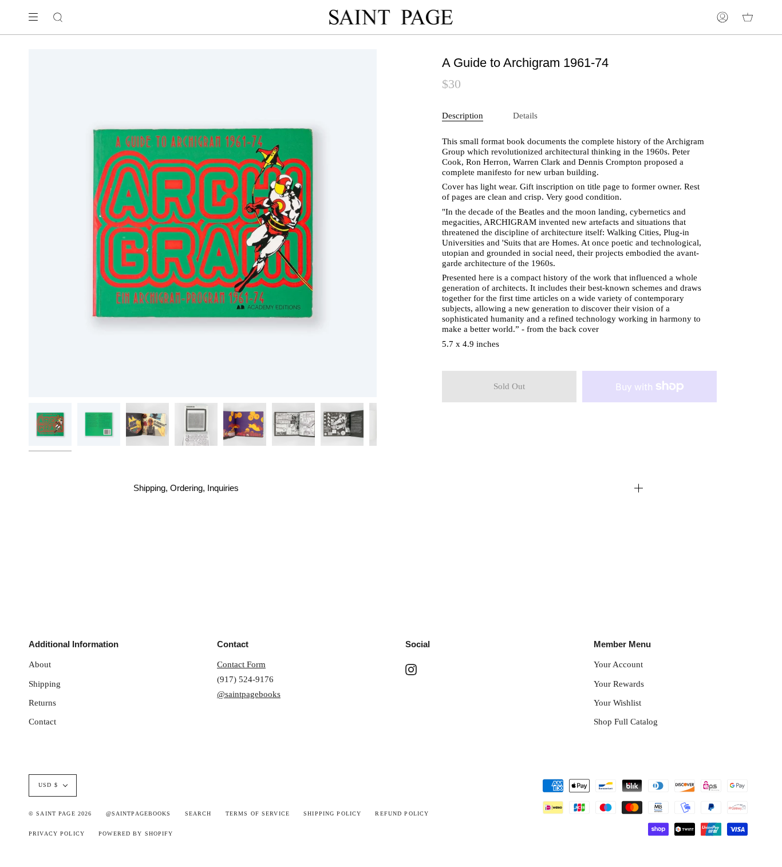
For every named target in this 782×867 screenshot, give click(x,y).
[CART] (747, 17)
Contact (42, 721)
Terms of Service (258, 814)
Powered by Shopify (135, 834)
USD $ (48, 785)
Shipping (45, 683)
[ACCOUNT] (722, 17)
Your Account (618, 664)
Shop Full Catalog (626, 721)
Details (525, 115)
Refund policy (402, 814)
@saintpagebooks (249, 694)
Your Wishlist (617, 702)
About (40, 664)
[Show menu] (37, 17)
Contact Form (241, 664)
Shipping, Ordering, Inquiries (186, 488)
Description (462, 115)
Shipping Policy (332, 814)
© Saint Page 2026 (60, 814)
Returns (42, 702)
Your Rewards (619, 683)
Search (198, 814)
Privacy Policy (57, 834)
